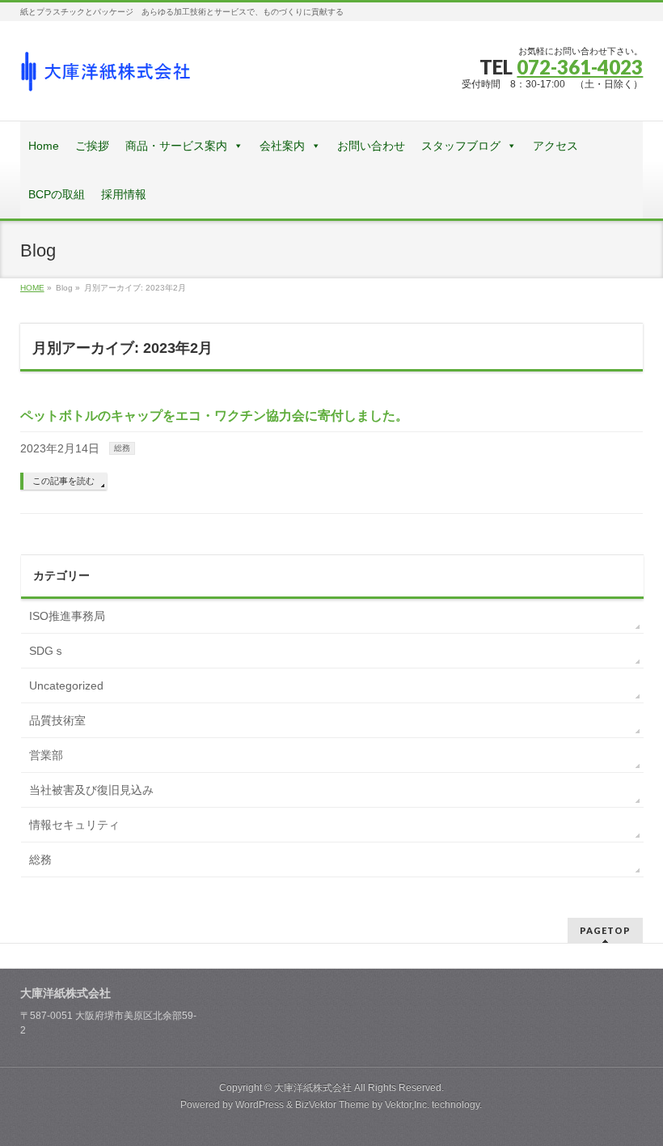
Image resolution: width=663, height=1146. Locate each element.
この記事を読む (63, 481)
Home (43, 145)
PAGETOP (605, 930)
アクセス (555, 145)
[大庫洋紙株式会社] (106, 78)
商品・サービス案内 (176, 145)
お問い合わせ (371, 145)
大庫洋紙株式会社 (313, 1087)
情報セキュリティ (74, 824)
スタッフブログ (460, 145)
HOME (32, 287)
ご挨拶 (92, 145)
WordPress (259, 1104)
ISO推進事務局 (67, 615)
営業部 (46, 755)
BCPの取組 (56, 194)
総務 (122, 448)
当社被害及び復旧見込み (91, 789)
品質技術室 (57, 720)
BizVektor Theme (332, 1104)
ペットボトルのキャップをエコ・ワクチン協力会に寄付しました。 (214, 415)
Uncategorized (66, 685)
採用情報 (123, 194)
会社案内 (282, 145)
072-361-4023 (580, 67)
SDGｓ (47, 650)
